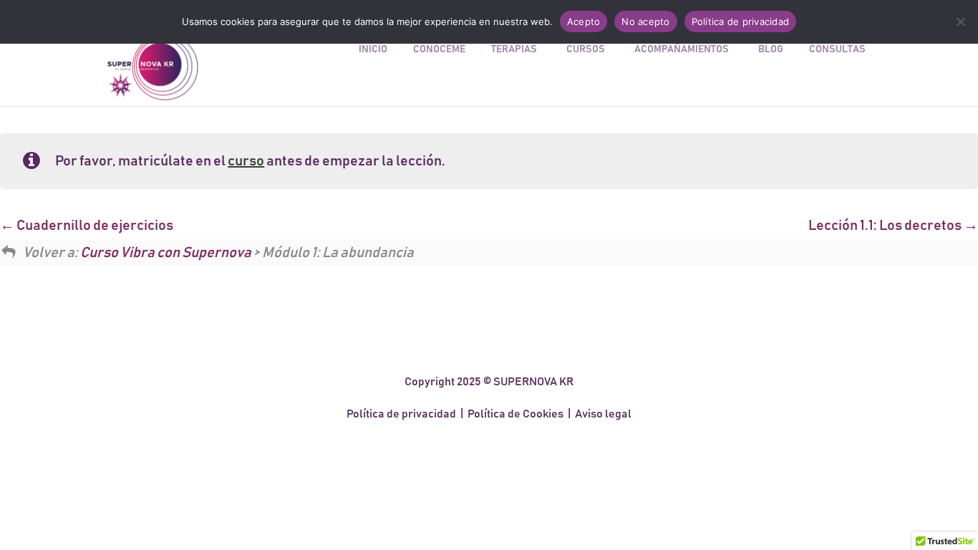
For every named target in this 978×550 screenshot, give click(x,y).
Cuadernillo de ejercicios (93, 225)
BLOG (770, 49)
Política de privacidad (401, 414)
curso (246, 161)
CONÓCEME (439, 49)
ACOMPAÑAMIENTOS (681, 49)
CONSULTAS (837, 49)
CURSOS (585, 49)
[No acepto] (960, 21)
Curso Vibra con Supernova (165, 253)
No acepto (645, 21)
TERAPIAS (514, 49)
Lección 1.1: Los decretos (886, 225)
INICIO (373, 49)
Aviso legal (603, 414)
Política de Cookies (515, 414)
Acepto (584, 21)
